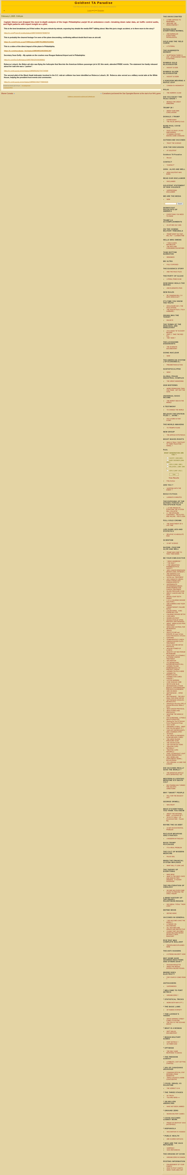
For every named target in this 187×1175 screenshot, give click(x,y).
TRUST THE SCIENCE (174, 143)
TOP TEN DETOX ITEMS (175, 744)
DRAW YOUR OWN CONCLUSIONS (172, 111)
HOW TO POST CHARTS (175, 1168)
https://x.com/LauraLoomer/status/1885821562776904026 (26, 82)
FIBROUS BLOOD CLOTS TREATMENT (174, 642)
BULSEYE (170, 320)
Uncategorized (26, 85)
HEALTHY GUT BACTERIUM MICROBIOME (175, 652)
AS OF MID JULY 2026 (174, 225)
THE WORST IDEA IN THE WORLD (175, 401)
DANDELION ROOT (173, 618)
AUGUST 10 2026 (172, 67)
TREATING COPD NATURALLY (172, 747)
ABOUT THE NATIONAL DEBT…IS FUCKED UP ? (174, 814)
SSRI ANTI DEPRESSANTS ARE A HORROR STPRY (175, 731)
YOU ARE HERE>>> (173, 1097)
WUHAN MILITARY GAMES (175, 1114)
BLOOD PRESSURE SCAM (175, 591)
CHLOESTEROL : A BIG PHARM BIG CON (174, 611)
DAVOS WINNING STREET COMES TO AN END (175, 1019)
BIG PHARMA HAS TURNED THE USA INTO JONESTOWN (175, 786)
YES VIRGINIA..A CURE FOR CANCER (176, 763)
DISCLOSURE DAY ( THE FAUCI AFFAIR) (174, 307)
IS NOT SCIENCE (172, 543)
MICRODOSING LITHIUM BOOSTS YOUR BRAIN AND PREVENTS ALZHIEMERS (175, 687)
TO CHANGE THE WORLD (175, 410)
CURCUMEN (171, 616)
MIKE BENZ (170, 874)
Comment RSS (8, 88)
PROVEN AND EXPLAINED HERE (175, 946)
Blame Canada (7, 93)
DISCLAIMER (171, 181)
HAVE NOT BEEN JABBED (175, 1106)
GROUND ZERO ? (172, 995)
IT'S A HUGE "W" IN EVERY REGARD (175, 331)
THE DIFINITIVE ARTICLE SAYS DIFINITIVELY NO (175, 773)
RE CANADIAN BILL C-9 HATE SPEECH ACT (174, 296)
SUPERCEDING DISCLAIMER (171, 191)
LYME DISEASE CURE (174, 682)
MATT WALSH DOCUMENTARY (171, 1032)
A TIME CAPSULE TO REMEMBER (173, 20)
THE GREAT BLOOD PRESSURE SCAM (173, 740)
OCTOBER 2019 (172, 1044)
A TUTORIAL (171, 46)
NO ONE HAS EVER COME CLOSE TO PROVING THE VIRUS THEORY (175, 892)
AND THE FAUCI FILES (174, 272)
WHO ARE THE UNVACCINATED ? (172, 24)
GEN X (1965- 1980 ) (175, 464)
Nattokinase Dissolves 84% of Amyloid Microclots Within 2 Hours (176, 705)
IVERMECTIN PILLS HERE (175, 671)
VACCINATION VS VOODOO (176, 1132)
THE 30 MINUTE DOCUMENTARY (171, 347)
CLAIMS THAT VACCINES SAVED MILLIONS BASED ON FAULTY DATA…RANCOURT (175, 933)
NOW (168, 199)
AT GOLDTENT (171, 150)
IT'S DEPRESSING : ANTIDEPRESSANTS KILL (175, 663)
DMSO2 (169, 630)
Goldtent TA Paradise (94, 3)
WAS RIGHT (171, 805)
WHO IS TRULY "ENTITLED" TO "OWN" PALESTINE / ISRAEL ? (175, 444)
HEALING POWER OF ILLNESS (173, 649)
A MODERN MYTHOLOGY (175, 838)
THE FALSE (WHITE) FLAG (175, 121)
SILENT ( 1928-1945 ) (176, 458)
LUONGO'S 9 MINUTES (174, 497)
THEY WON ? (171, 338)
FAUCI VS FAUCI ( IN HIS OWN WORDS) (174, 131)
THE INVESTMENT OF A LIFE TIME (174, 524)
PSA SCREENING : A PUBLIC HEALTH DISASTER (176, 718)
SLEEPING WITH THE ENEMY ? (173, 489)
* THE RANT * (171, 563)
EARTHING (170, 638)
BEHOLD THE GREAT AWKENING (173, 102)
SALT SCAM (171, 725)
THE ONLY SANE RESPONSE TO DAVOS (174, 1052)
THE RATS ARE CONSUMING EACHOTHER (175, 247)
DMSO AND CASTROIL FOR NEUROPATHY (175, 627)
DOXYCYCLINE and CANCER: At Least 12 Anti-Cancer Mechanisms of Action (175, 634)
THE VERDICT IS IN (173, 1088)
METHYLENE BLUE (173, 684)
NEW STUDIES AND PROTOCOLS (173, 711)
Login (89, 10)
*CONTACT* (170, 165)
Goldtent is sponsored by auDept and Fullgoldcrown (81, 96)
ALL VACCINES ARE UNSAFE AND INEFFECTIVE (175, 928)
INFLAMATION (171, 661)
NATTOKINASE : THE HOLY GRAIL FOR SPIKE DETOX (175, 697)
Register (101, 10)
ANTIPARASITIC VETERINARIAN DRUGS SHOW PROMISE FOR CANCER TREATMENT (174, 587)
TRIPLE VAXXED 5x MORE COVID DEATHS (175, 1078)
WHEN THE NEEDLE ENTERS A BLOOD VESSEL (175, 967)
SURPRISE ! (171, 1148)
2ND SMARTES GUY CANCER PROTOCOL (173, 574)
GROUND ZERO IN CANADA (176, 1157)
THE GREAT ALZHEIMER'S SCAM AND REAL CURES (175, 736)
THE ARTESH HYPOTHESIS (176, 435)
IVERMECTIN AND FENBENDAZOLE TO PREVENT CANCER (173, 667)
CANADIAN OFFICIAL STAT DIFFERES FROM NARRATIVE (175, 1074)
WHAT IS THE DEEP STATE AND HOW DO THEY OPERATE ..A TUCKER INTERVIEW (175, 879)
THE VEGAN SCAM (173, 743)
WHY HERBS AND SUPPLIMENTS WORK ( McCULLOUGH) (174, 758)
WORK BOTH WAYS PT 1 (175, 1002)
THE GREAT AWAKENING (175, 381)
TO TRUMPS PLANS (173, 428)
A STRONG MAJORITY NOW (176, 954)
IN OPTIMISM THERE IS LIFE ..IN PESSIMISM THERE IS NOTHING (176, 56)
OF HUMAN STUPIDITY (174, 1010)
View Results (174, 478)
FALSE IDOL (171, 856)
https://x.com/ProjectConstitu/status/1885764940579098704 (27, 33)
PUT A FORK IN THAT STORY (173, 419)
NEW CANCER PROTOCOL (175, 709)
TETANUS (170, 734)
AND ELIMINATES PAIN (174, 288)
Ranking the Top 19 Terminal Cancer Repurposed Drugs (175, 722)
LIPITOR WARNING (173, 680)
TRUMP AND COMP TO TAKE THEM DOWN (174, 553)
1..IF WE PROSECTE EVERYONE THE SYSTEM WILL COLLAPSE (175, 509)
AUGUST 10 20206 (173, 76)
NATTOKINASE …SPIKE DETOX (174, 693)
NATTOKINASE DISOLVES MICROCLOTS (175, 701)
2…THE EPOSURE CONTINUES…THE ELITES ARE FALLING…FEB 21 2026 (175, 514)
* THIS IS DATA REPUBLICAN (171, 243)
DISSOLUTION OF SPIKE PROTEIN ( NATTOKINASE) (175, 620)
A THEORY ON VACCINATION (171, 925)
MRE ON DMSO (172, 691)
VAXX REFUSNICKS (173, 1150)
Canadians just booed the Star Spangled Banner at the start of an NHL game (131, 93)
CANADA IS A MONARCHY (175, 85)
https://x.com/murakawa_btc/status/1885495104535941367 (28, 51)
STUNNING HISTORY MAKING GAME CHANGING (175, 135)
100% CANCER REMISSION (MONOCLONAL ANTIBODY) (175, 571)
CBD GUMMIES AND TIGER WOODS (175, 604)
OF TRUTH (170, 1096)
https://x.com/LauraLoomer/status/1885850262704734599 (26, 71)
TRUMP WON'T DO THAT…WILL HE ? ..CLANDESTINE (175, 235)
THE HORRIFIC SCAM (174, 93)
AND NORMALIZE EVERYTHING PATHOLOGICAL (172, 35)
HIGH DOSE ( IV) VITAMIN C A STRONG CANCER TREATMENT (175, 657)
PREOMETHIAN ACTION (175, 365)
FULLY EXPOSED (172, 264)
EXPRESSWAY (172, 120)
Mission (169, 158)
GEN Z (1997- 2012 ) (175, 471)
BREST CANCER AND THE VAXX (175, 594)
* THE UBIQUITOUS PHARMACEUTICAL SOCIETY (173, 566)
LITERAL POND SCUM (174, 279)
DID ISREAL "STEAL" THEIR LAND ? (175, 905)
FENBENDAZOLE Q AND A (175, 639)
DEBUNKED (170, 257)
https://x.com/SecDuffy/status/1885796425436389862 (24, 60)
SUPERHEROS (172, 986)
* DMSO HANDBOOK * (174, 561)
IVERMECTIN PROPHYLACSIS (171, 674)
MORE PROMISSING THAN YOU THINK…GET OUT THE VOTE (175, 390)
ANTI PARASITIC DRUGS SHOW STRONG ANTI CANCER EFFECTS (174, 580)
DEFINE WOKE (172, 913)
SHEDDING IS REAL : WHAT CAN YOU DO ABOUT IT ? (175, 727)
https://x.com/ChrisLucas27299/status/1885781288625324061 (29, 42)
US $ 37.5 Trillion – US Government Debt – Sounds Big (175, 819)
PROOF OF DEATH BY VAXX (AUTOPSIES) (176, 1123)
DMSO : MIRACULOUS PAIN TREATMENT (175, 624)
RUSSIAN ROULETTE (174, 965)
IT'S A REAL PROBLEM (174, 847)
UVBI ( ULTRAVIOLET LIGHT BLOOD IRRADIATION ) (175, 754)
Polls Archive (171, 481)
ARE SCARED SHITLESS (175, 1139)
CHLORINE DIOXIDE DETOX (176, 614)
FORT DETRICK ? (172, 1042)
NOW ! (169, 372)
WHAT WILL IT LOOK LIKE (175, 865)
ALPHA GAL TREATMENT (175, 577)
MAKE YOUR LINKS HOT (175, 1170)
